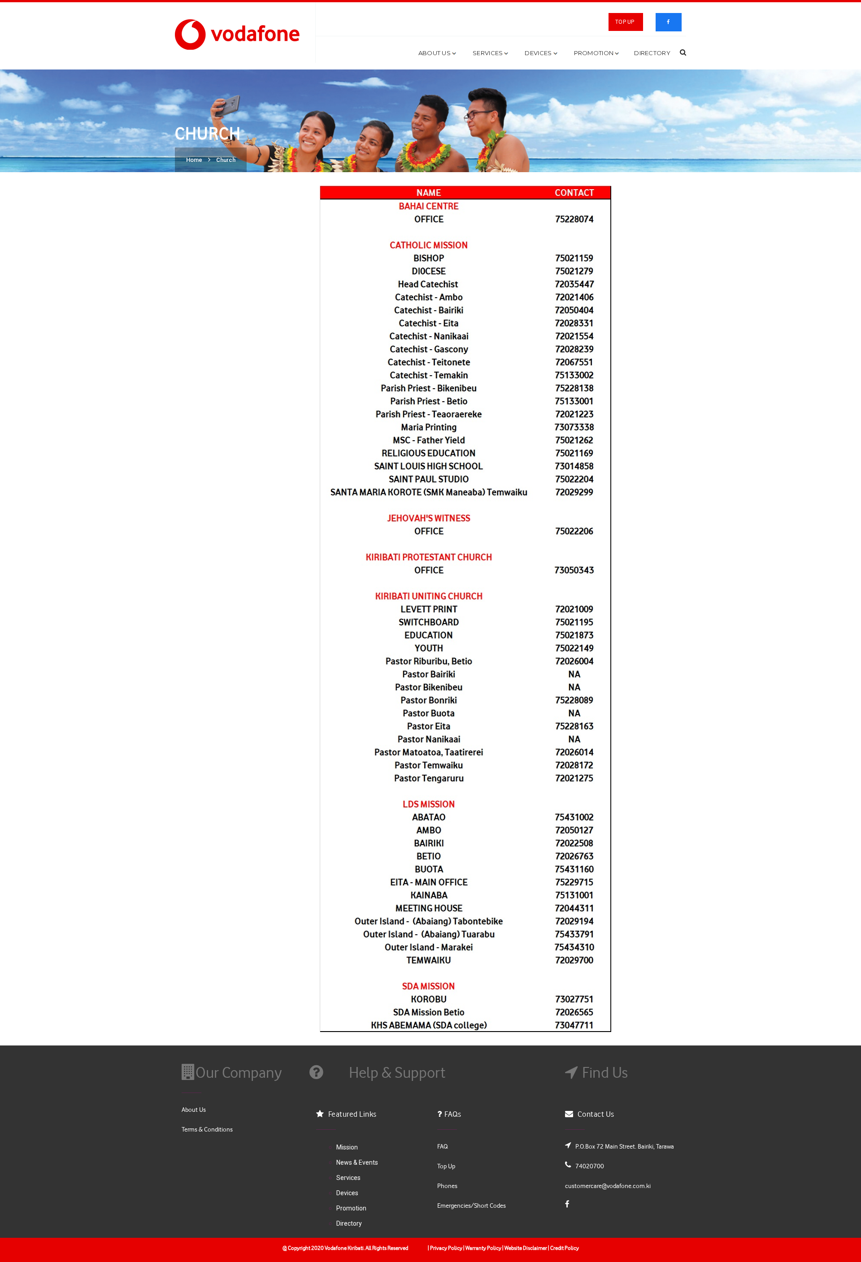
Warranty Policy (483, 1247)
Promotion (594, 52)
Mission (347, 1147)
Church (225, 159)
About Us (434, 52)
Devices (538, 52)
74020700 (589, 1166)
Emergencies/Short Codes (471, 1205)
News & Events (357, 1162)
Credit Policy (564, 1247)
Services (488, 52)
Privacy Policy (445, 1247)
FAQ (442, 1146)
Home (194, 159)
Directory (652, 52)
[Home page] (239, 34)
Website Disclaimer (525, 1247)
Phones (447, 1185)
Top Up (624, 22)
